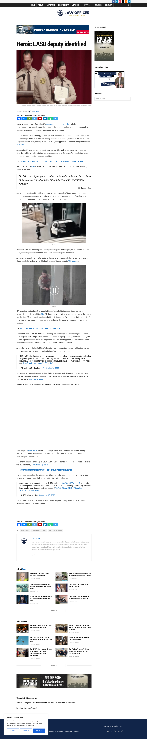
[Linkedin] (45, 118)
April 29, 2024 (73, 589)
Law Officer (36, 111)
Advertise (51, 5)
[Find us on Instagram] (120, 1)
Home (33, 5)
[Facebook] (19, 118)
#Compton (78, 488)
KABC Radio (32, 450)
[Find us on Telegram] (129, 1)
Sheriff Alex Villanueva (55, 530)
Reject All (26, 731)
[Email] (29, 118)
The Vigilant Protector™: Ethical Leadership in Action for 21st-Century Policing (79, 651)
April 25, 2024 (34, 603)
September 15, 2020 (21, 111)
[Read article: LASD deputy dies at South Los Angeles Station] (62, 588)
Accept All (39, 731)
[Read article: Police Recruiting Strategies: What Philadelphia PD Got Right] (22, 628)
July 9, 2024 (73, 578)
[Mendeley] (40, 118)
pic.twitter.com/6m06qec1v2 (41, 363)
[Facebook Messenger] (24, 118)
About (40, 5)
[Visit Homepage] (74, 13)
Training (98, 5)
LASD (44, 530)
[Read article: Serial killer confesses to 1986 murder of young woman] (22, 576)
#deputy (65, 488)
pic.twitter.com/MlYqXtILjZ (29, 490)
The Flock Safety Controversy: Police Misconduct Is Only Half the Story (41, 639)
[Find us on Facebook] (113, 1)
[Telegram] (55, 118)
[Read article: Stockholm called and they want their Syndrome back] (62, 640)
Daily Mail (20, 145)
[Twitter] (34, 118)
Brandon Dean (25, 530)
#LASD (71, 488)
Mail (33, 166)
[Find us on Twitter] (123, 1)
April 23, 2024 (73, 601)
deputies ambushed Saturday (58, 124)
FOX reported (73, 261)
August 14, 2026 (35, 644)
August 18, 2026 (35, 630)
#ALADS (58, 488)
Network (87, 5)
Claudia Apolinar (36, 530)
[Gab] (50, 118)
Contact (108, 5)
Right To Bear (63, 5)
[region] (26, 724)
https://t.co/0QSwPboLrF (70, 483)
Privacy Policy (59, 731)
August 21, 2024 (35, 578)
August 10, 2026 (74, 656)
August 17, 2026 (74, 632)
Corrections (68, 731)
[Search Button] (128, 5)
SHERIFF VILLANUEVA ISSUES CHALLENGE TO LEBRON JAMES (40, 328)
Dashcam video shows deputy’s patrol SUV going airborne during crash (40, 587)
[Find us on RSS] (126, 1)
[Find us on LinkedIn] (117, 1)
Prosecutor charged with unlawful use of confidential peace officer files (41, 598)
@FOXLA (26, 363)
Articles (75, 5)
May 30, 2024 (34, 591)
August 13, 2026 (74, 642)
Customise (13, 731)
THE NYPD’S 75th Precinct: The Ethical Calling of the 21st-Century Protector (80, 628)
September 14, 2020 (51, 368)
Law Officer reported (37, 379)
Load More (54, 610)
